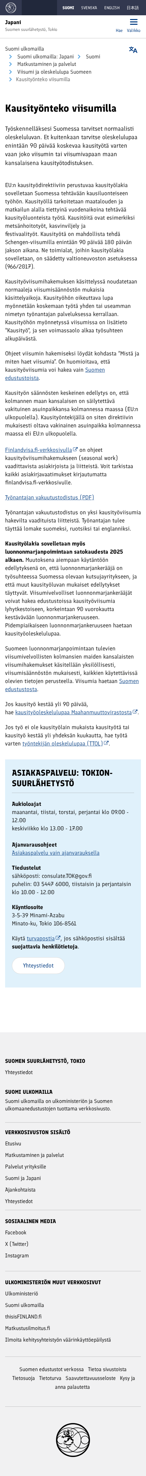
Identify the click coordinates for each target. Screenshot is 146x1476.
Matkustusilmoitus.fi (27, 1328)
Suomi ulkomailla (24, 48)
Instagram (17, 1255)
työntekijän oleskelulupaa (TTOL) (62, 743)
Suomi (92, 56)
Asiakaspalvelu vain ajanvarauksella (55, 852)
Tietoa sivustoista (107, 1369)
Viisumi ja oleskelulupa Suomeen (53, 72)
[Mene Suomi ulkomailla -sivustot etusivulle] (11, 7)
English (112, 7)
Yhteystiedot (38, 965)
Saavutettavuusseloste (91, 1378)
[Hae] (119, 22)
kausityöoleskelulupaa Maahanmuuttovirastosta (73, 712)
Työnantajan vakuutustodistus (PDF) (49, 497)
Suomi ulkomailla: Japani (45, 56)
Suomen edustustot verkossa (51, 1369)
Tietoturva (50, 1378)
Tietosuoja (23, 1378)
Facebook (15, 1232)
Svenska (89, 7)
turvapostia (41, 938)
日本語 (133, 7)
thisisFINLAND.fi (23, 1316)
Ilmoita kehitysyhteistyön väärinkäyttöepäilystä (58, 1339)
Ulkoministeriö (21, 1293)
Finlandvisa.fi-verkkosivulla (38, 449)
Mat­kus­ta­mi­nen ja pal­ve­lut (46, 64)
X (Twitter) (17, 1244)
